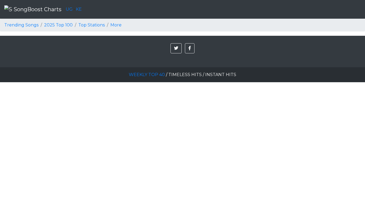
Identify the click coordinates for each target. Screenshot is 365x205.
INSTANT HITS (220, 74)
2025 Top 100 (58, 24)
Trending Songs (21, 24)
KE (79, 9)
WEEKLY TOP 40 (147, 74)
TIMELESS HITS (185, 74)
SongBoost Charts (36, 9)
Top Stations (91, 24)
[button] (176, 48)
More (116, 24)
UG (69, 9)
